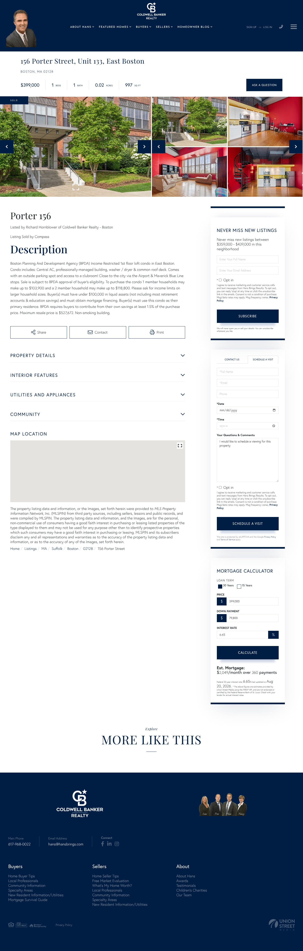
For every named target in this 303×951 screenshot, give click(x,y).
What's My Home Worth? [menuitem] (112, 885)
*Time (220, 419)
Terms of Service (228, 539)
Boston (72, 548)
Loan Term (225, 580)
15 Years (247, 585)
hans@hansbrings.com (65, 844)
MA (44, 548)
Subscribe (247, 316)
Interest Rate (227, 628)
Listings (31, 548)
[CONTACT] (264, 85)
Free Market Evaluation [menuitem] (110, 880)
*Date (220, 404)
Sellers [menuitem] (163, 27)
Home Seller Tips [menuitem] (105, 876)
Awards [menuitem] (182, 880)
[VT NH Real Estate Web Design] (282, 924)
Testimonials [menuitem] (186, 885)
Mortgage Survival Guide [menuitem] (27, 899)
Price (220, 594)
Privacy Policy (270, 536)
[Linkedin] (109, 844)
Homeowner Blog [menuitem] (193, 27)
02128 (88, 548)
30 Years (228, 585)
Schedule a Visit (263, 359)
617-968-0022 (19, 844)
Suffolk (57, 548)
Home (15, 548)
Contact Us (232, 359)
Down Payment (228, 611)
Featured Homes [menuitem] (113, 27)
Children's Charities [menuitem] (191, 890)
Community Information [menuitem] (26, 885)
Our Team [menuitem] (183, 895)
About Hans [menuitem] (80, 27)
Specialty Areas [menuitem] (20, 890)
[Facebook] (102, 844)
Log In (267, 27)
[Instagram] (117, 844)
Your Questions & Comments (236, 435)
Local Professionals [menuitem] (23, 880)
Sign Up (251, 27)
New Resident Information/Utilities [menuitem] (35, 895)
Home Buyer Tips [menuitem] (21, 876)
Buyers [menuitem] (142, 27)
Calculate (247, 653)
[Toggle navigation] (294, 27)
